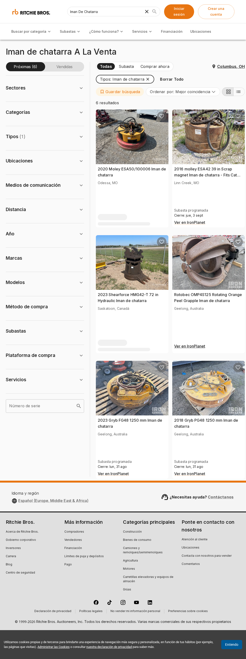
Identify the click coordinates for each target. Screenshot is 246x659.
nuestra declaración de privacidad (109, 647)
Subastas (68, 31)
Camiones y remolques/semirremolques (143, 550)
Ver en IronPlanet (189, 223)
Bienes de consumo (137, 540)
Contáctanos (221, 497)
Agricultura (130, 561)
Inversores (13, 548)
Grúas (127, 590)
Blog (9, 564)
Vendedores (73, 540)
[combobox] (183, 91)
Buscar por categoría (28, 31)
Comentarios (191, 564)
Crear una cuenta (216, 11)
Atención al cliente (195, 539)
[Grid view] (228, 91)
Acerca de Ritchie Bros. (22, 532)
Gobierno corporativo (21, 540)
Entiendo (231, 644)
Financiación (172, 31)
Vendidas (64, 66)
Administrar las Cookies (53, 647)
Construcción (132, 532)
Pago (68, 564)
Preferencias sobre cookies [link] (188, 611)
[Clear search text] (147, 11)
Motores (129, 569)
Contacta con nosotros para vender (207, 556)
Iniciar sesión (179, 11)
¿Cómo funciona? (104, 31)
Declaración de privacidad (52, 611)
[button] (125, 79)
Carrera (11, 556)
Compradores (74, 532)
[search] (79, 406)
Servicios (140, 31)
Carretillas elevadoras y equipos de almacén (148, 579)
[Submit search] (154, 11)
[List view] (239, 91)
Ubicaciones (200, 31)
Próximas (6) (25, 66)
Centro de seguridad (20, 573)
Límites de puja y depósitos (84, 556)
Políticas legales (91, 611)
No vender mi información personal (135, 611)
